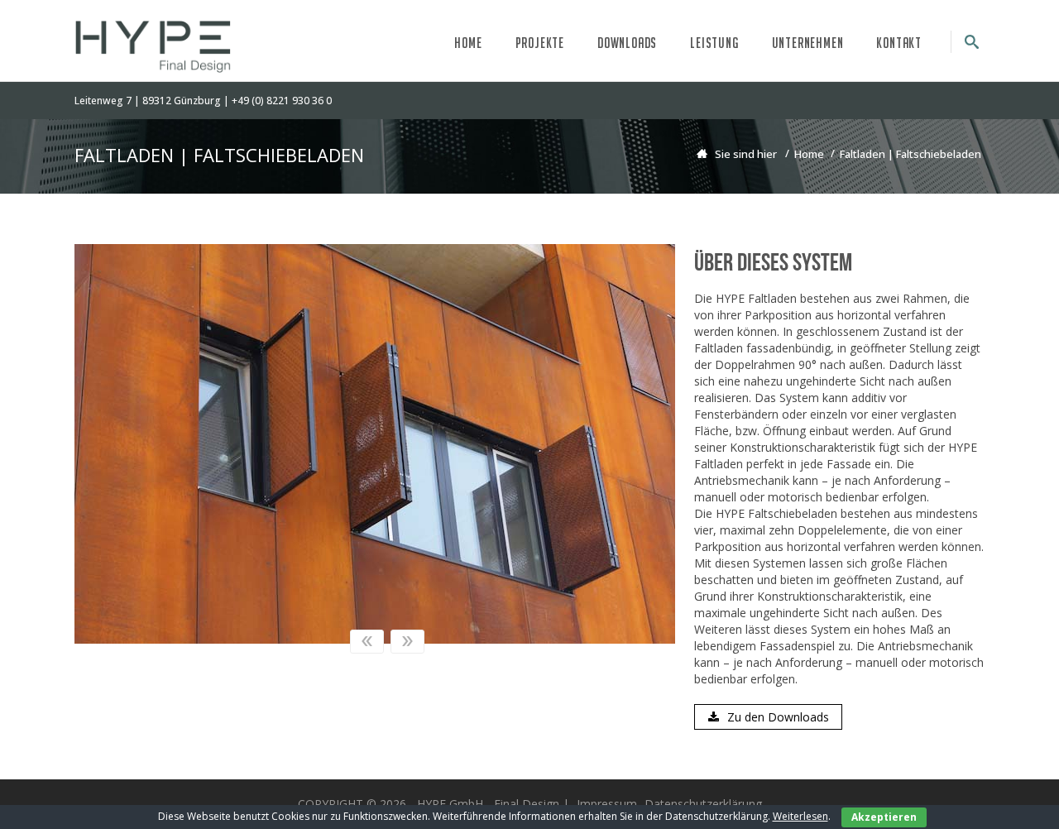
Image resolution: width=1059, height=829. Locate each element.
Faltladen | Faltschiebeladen (910, 153)
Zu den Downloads (778, 717)
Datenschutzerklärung (703, 804)
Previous (367, 642)
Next (407, 642)
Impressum (607, 804)
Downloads (627, 42)
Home (468, 42)
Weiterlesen (800, 816)
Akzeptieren (884, 817)
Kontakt (899, 42)
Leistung (714, 42)
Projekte (539, 42)
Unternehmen (808, 42)
